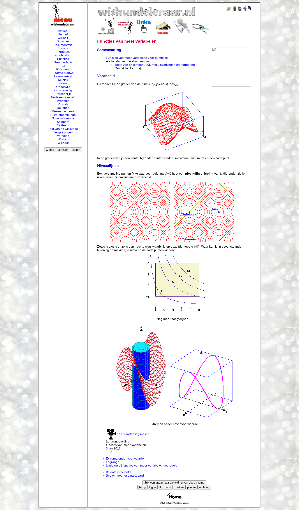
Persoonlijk (63, 93)
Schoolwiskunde (63, 118)
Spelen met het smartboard (125, 475)
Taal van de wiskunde (63, 128)
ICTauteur (63, 69)
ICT (63, 66)
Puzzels (63, 104)
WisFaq (63, 139)
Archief (63, 34)
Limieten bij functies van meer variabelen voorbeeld (141, 465)
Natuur (63, 83)
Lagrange (112, 462)
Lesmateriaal (63, 76)
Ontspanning (63, 90)
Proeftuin (63, 100)
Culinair (63, 38)
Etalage (63, 48)
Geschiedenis (63, 62)
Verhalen (63, 135)
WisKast (63, 142)
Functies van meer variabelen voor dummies (137, 57)
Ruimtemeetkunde (63, 114)
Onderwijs (63, 86)
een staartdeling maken (133, 434)
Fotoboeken (63, 55)
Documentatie (63, 45)
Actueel (63, 31)
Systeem (63, 125)
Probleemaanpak (63, 97)
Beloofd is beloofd (118, 472)
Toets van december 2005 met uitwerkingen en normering (155, 64)
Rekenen (63, 107)
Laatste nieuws (63, 73)
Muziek (63, 80)
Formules (63, 52)
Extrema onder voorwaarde (125, 458)
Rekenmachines (63, 111)
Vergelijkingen (63, 132)
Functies (63, 59)
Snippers (63, 121)
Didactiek (63, 41)
